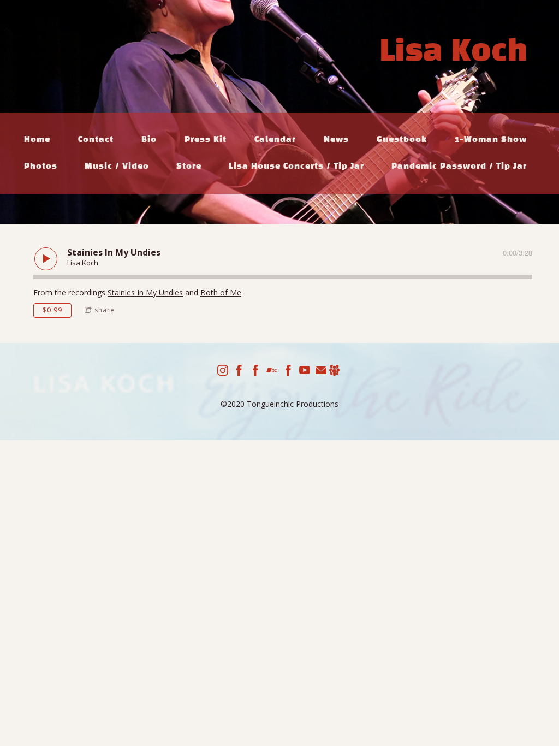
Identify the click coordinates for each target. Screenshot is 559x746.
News (336, 140)
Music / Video (117, 166)
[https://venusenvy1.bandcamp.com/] (271, 371)
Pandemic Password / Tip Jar (459, 166)
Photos (40, 166)
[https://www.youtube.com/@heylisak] (304, 371)
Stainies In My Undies (145, 292)
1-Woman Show (491, 140)
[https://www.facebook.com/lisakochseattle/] (255, 371)
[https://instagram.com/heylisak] (222, 371)
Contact (96, 140)
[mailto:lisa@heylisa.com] (321, 371)
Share (104, 310)
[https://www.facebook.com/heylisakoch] (239, 371)
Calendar (275, 140)
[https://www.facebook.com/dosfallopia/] (288, 371)
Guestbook (402, 140)
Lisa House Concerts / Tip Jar (296, 166)
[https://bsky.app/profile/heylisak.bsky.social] (334, 371)
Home (37, 140)
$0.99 (52, 310)
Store (188, 166)
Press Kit (206, 140)
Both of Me (220, 292)
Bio (149, 140)
